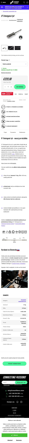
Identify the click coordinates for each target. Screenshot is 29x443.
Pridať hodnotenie (14, 363)
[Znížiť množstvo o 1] (5, 87)
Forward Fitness (11, 101)
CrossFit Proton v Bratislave (18, 263)
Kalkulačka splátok (9, 93)
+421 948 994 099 (14, 393)
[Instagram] (21, 402)
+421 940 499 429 (14, 396)
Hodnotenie (22, 132)
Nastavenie (19, 440)
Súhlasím (15, 435)
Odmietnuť (9, 440)
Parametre (13, 132)
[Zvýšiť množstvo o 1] (11, 87)
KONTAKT (14, 408)
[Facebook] (17, 402)
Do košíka (20, 87)
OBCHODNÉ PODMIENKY (14, 415)
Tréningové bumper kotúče (7, 223)
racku (13, 154)
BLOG (14, 413)
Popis (5, 132)
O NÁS (14, 410)
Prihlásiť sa (21, 382)
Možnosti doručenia (6, 72)
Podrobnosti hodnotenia (20, 20)
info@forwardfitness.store (16, 390)
